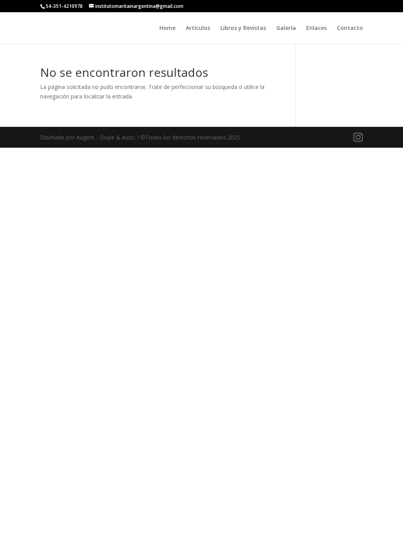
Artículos (198, 28)
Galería (286, 28)
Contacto (350, 28)
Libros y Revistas (243, 28)
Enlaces (316, 28)
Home (167, 28)
